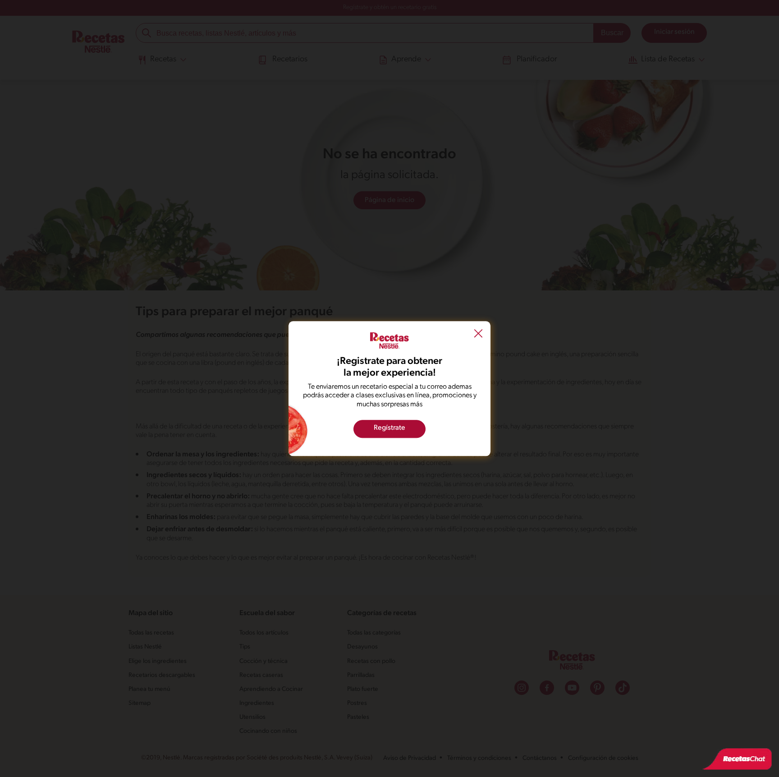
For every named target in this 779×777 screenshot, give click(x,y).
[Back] (478, 334)
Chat (737, 759)
